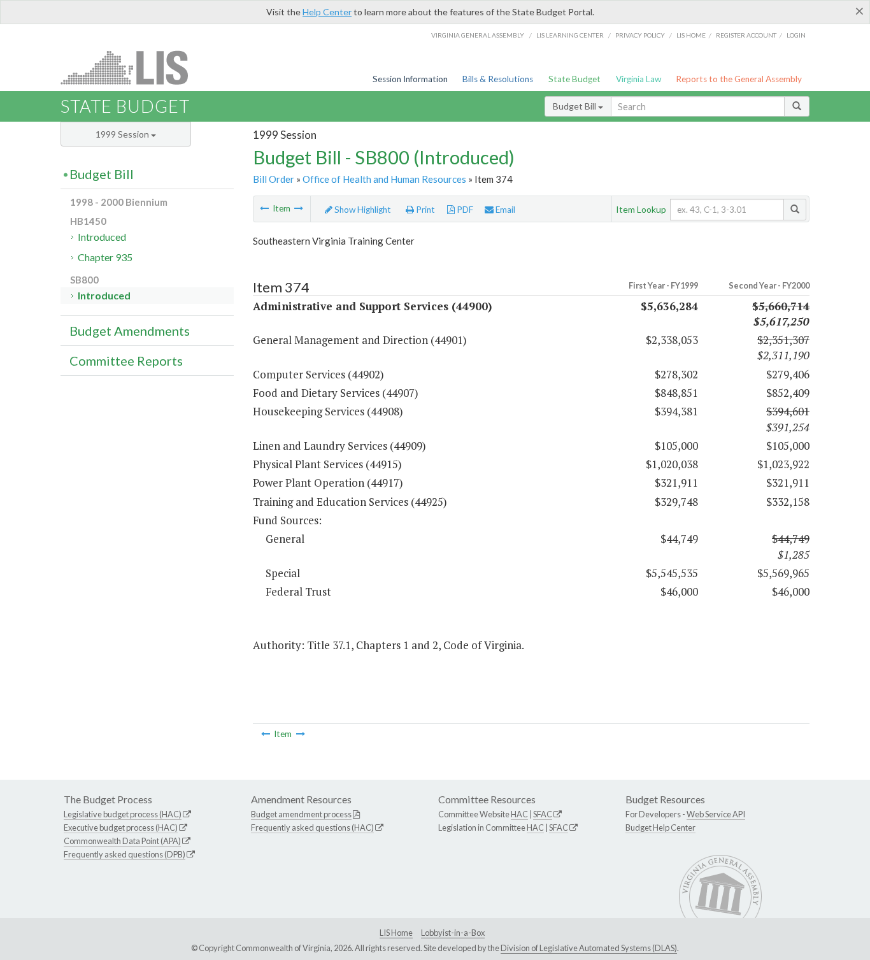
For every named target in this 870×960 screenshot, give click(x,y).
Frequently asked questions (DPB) (124, 854)
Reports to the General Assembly (739, 79)
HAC (519, 814)
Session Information (410, 79)
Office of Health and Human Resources (384, 179)
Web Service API (716, 814)
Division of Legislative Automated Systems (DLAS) (589, 948)
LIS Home (396, 933)
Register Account (746, 35)
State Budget (574, 79)
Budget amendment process (301, 814)
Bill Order (273, 179)
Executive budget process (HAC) (121, 827)
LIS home (691, 35)
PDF (464, 209)
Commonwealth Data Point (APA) (122, 841)
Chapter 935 (105, 257)
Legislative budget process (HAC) (123, 814)
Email (504, 209)
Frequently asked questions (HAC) (312, 827)
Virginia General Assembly (477, 35)
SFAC (542, 814)
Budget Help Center (660, 827)
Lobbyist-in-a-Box (453, 933)
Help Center (327, 11)
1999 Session (123, 134)
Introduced (102, 237)
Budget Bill (575, 106)
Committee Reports (126, 360)
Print (424, 209)
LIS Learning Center (570, 35)
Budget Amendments (129, 330)
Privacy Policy (640, 35)
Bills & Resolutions (497, 79)
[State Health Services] (298, 208)
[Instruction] (264, 208)
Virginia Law (638, 79)
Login (796, 35)
